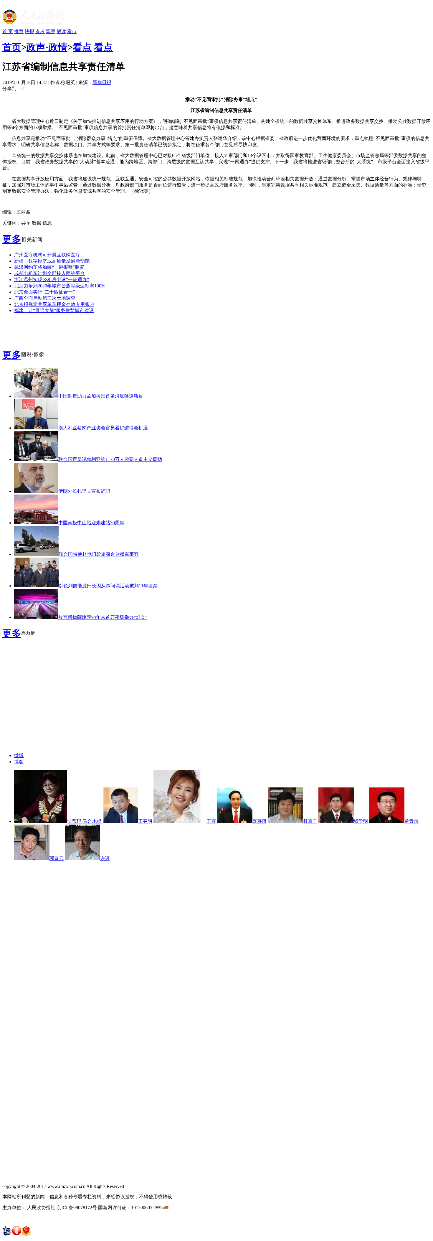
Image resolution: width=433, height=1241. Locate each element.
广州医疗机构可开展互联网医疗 (47, 254)
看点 (72, 31)
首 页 (7, 31)
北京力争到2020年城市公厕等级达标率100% (59, 285)
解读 (61, 31)
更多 (11, 239)
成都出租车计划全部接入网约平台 (49, 273)
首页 (11, 47)
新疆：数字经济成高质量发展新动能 (52, 260)
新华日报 (101, 82)
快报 (29, 31)
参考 (40, 31)
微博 (19, 755)
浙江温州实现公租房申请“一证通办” (51, 279)
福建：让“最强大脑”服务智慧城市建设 (54, 310)
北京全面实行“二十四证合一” (44, 291)
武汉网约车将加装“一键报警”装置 (49, 267)
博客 (19, 761)
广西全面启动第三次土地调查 (44, 298)
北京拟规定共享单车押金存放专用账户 (54, 304)
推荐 (19, 31)
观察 (50, 31)
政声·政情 (47, 47)
